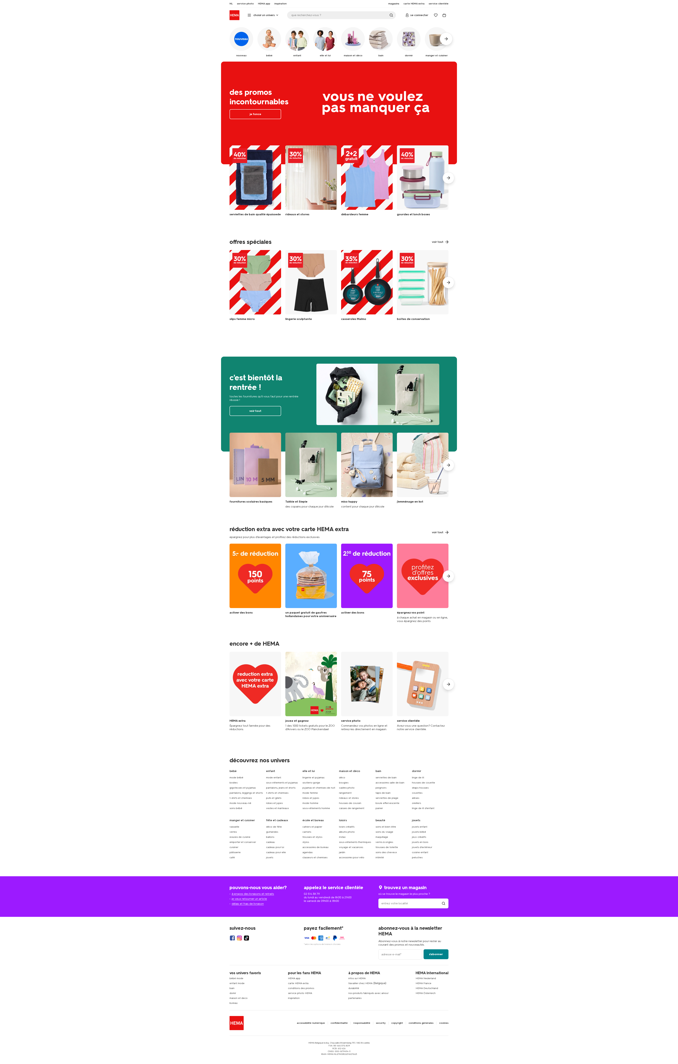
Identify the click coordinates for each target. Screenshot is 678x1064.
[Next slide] (448, 178)
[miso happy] (367, 470)
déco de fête (274, 826)
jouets (269, 857)
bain (232, 988)
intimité (380, 857)
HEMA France (423, 983)
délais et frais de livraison (248, 903)
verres (233, 831)
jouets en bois (420, 842)
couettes (417, 792)
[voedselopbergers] (422, 286)
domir (233, 993)
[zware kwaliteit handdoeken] (255, 183)
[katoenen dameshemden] (367, 183)
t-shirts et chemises (241, 798)
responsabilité (361, 1023)
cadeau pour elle (276, 852)
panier (379, 808)
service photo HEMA (300, 993)
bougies (343, 782)
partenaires (354, 998)
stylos (305, 842)
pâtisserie (235, 852)
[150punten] (255, 583)
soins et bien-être (386, 826)
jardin (342, 852)
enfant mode (237, 983)
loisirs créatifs (346, 826)
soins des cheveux (386, 852)
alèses (415, 798)
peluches (417, 857)
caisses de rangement (351, 808)
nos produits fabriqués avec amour (368, 993)
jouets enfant (419, 826)
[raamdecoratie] (311, 183)
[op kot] (422, 470)
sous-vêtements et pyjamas (282, 782)
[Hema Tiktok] (246, 938)
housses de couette (423, 782)
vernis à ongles (384, 842)
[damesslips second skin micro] (255, 286)
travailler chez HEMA (360, 983)
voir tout (339, 404)
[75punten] (367, 583)
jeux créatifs (419, 836)
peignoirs (381, 787)
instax (342, 836)
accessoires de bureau (315, 847)
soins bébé (236, 808)
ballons (270, 836)
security (381, 1023)
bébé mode (236, 978)
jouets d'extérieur (422, 847)
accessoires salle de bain (390, 782)
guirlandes (272, 831)
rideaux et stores (349, 798)
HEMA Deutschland (427, 988)
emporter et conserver (243, 842)
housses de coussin (350, 803)
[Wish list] (436, 15)
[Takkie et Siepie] (311, 470)
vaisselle (234, 826)
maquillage (382, 836)
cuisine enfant (420, 852)
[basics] (255, 470)
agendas (307, 852)
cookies (443, 1023)
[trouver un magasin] (443, 903)
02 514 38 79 (312, 893)
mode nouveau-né (240, 803)
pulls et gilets (273, 798)
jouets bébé (419, 831)
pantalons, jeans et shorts (280, 787)
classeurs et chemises (314, 857)
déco (342, 777)
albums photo (347, 831)
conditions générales (421, 1023)
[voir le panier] (444, 15)
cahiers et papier (312, 826)
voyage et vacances (351, 847)
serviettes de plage (387, 798)
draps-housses (420, 787)
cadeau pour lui (275, 847)
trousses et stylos (312, 836)
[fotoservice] (367, 691)
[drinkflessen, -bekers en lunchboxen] (422, 183)
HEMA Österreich (426, 993)
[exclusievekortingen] (422, 583)
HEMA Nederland (426, 978)
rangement (345, 792)
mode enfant (273, 777)
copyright (397, 1023)
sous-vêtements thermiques (355, 842)
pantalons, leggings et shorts (246, 792)
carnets (306, 831)
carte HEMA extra (298, 983)
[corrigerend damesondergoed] (311, 286)
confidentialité (339, 1023)
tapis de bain (383, 792)
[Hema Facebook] (232, 938)
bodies (233, 782)
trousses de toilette (387, 847)
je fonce (339, 113)
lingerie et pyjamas (313, 777)
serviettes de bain (386, 777)
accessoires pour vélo (351, 857)
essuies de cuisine (240, 836)
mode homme (310, 803)
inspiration (294, 998)
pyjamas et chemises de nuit (318, 787)
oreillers (416, 803)
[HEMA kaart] (255, 691)
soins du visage (384, 831)
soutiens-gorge (311, 782)
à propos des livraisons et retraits (253, 893)
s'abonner (436, 954)
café (232, 857)
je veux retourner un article (249, 898)
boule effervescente (387, 803)
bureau (234, 1003)
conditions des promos (301, 988)
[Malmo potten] (367, 286)
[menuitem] (231, 3)
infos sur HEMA (357, 978)
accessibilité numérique (311, 1023)
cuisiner (234, 847)
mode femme (310, 792)
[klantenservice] (422, 691)
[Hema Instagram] (239, 938)
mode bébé (236, 777)
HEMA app (294, 978)
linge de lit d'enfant (423, 808)
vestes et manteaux (277, 808)
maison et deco (239, 998)
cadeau (270, 842)
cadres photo (347, 787)
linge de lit (418, 777)
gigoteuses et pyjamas (243, 787)
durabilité (353, 988)
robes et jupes (274, 803)
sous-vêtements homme (316, 808)
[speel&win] (311, 691)
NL (231, 3)
